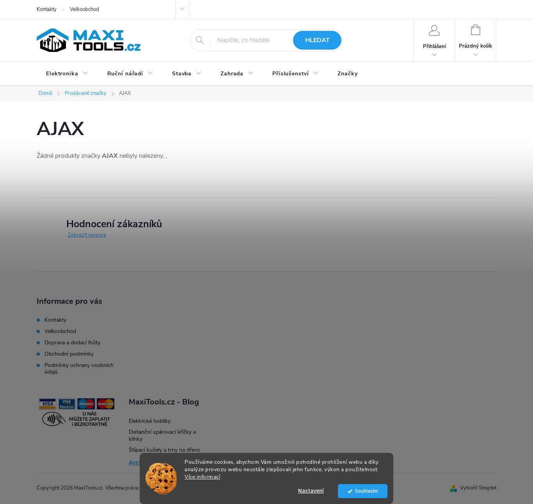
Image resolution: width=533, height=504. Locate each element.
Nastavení (311, 491)
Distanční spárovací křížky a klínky (162, 435)
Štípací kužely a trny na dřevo (164, 450)
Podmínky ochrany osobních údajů (79, 369)
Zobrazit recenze (87, 235)
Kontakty (47, 9)
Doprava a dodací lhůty (72, 342)
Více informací (202, 477)
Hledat (317, 40)
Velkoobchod (84, 9)
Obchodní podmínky (69, 354)
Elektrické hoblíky (150, 421)
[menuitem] (67, 74)
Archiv (138, 462)
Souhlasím (366, 491)
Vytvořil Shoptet (478, 488)
